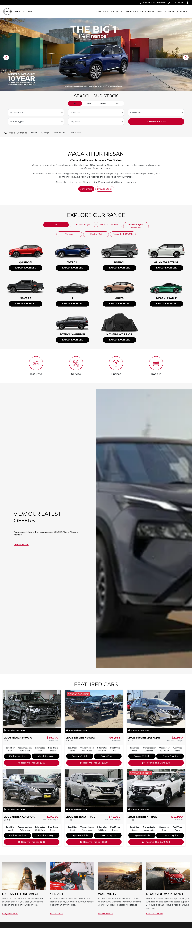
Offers (119, 11)
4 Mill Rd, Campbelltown (154, 2)
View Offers (86, 189)
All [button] (75, 103)
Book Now (56, 913)
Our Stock (130, 11)
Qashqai (45, 133)
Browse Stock (104, 189)
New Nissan (59, 133)
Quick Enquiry (45, 756)
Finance (160, 11)
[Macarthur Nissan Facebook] (188, 2)
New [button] (89, 103)
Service (172, 11)
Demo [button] (103, 103)
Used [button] (117, 103)
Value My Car (147, 11)
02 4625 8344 (177, 2)
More (182, 11)
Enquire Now (10, 913)
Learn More (21, 544)
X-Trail (34, 133)
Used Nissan (75, 133)
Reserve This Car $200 (33, 763)
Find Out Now (154, 913)
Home (98, 11)
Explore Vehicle (25, 268)
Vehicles (107, 11)
